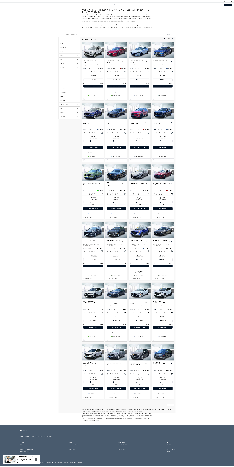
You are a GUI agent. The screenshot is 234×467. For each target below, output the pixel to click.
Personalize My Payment (93, 86)
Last (164, 405)
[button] (103, 50)
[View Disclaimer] (95, 71)
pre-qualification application (115, 24)
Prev (147, 405)
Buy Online (219, 4)
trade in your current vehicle (130, 20)
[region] (93, 83)
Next (160, 405)
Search (168, 34)
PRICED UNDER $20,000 (25, 451)
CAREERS (168, 451)
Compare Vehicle (89, 98)
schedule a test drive (111, 21)
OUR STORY (169, 444)
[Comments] (100, 71)
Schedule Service (228, 4)
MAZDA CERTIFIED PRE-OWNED (27, 449)
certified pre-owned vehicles (143, 14)
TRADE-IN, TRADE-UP (122, 449)
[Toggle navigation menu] (2, 5)
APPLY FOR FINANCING (122, 444)
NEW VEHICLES (23, 444)
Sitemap (44, 462)
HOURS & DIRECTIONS (171, 449)
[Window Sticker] (102, 71)
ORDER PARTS (72, 449)
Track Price (94, 79)
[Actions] (102, 61)
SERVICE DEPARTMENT (73, 444)
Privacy (48, 462)
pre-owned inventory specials (107, 20)
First (142, 405)
